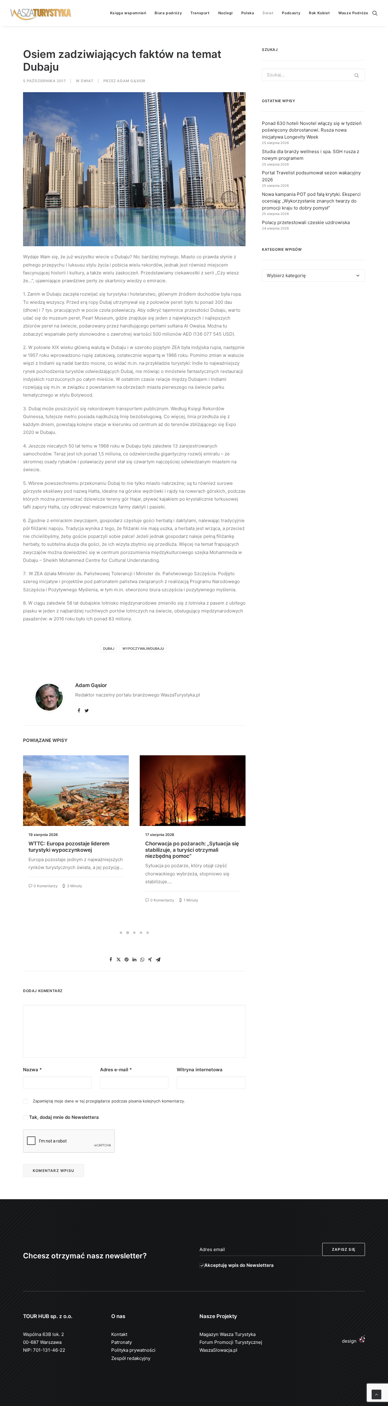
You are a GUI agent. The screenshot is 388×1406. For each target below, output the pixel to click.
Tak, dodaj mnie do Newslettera (63, 1117)
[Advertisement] (313, 342)
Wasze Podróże (353, 13)
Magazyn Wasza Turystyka (227, 1334)
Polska (247, 13)
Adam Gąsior (131, 81)
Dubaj (108, 648)
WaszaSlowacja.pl (218, 1350)
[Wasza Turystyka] (41, 13)
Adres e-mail (116, 1069)
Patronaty (121, 1342)
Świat (268, 13)
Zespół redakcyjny (130, 1358)
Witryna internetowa (199, 1069)
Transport (199, 13)
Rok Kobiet (319, 13)
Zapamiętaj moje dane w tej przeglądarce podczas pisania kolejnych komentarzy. (109, 1101)
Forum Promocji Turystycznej (230, 1342)
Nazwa (32, 1069)
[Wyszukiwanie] (375, 13)
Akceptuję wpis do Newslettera (239, 1265)
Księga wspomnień (128, 13)
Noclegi (225, 13)
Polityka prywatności (133, 1350)
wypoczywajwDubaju (143, 648)
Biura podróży (168, 13)
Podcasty (291, 13)
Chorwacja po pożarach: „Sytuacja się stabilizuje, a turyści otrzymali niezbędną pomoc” (75, 850)
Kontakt (119, 1334)
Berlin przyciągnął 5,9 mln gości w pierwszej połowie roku (187, 847)
